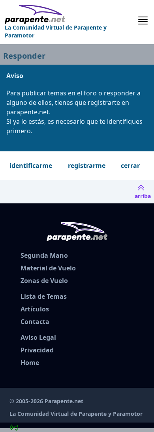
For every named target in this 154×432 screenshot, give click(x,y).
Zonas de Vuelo (44, 280)
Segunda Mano (44, 255)
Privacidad (37, 350)
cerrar (130, 165)
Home (30, 362)
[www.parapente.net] (71, 14)
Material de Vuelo (48, 268)
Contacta (35, 321)
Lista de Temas (44, 296)
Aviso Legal (38, 337)
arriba (143, 196)
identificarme (30, 165)
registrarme (86, 165)
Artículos (35, 309)
